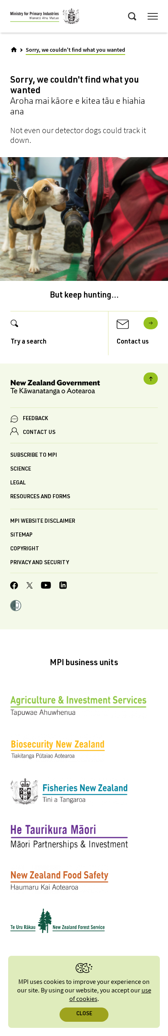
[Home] (14, 49)
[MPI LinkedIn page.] (63, 586)
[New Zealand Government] (84, 388)
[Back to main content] (151, 378)
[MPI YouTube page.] (46, 586)
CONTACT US (39, 433)
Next (151, 323)
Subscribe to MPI (33, 455)
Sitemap (21, 535)
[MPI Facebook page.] (14, 586)
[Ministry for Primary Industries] (45, 17)
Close (84, 1014)
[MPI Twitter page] (30, 586)
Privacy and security (39, 563)
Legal (18, 483)
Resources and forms (40, 497)
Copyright (24, 549)
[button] (15, 606)
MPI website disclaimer (42, 521)
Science (20, 469)
